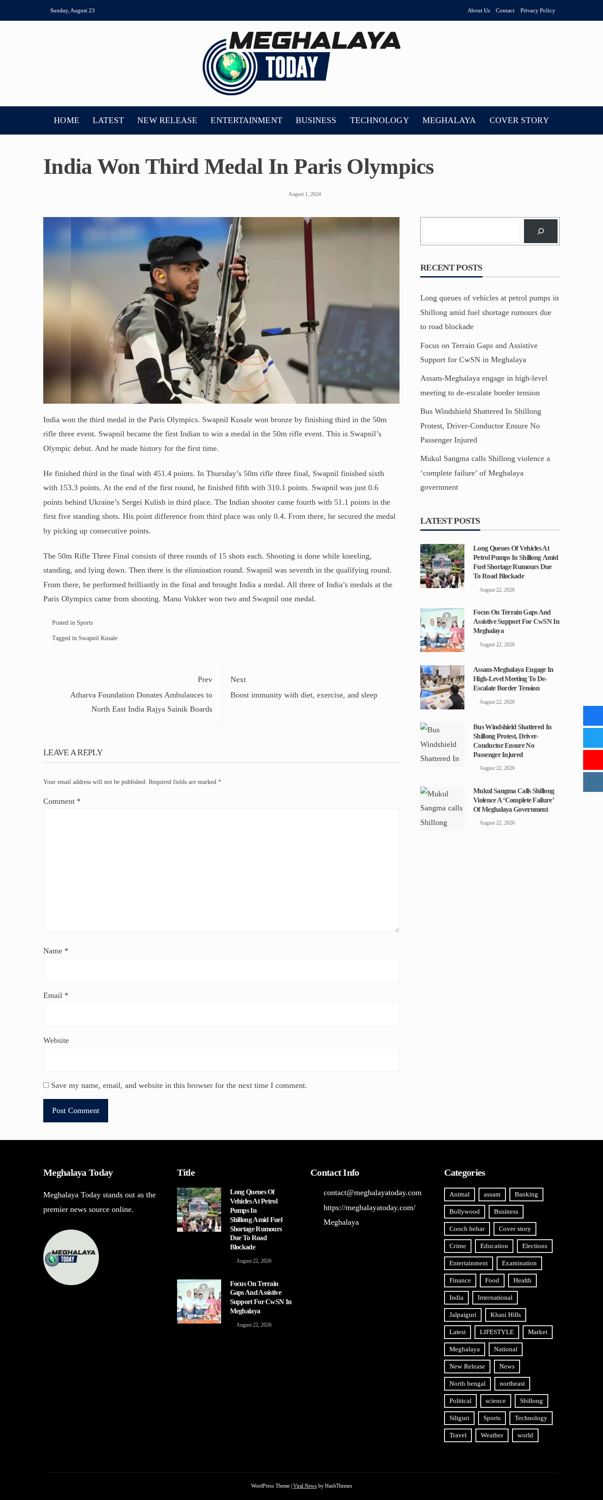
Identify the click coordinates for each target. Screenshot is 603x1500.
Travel (458, 1435)
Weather (492, 1435)
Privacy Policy (537, 10)
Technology (379, 120)
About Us (478, 10)
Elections (534, 1245)
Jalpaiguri (462, 1314)
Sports (85, 622)
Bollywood (464, 1211)
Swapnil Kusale (98, 638)
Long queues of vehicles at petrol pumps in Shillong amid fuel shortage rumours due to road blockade (489, 312)
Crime (457, 1245)
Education (494, 1245)
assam (492, 1194)
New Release (167, 120)
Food (492, 1280)
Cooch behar (467, 1228)
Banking (526, 1194)
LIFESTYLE (497, 1331)
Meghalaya (449, 120)
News (507, 1366)
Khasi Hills (505, 1314)
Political (460, 1400)
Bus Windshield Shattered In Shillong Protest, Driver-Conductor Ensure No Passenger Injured (480, 425)
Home (66, 120)
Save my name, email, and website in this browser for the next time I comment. (179, 1085)
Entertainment (246, 120)
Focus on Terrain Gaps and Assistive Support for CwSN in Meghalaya (516, 621)
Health (522, 1280)
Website (56, 1040)
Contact (505, 10)
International (495, 1297)
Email (55, 995)
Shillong (531, 1400)
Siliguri (459, 1417)
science (496, 1400)
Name (55, 950)
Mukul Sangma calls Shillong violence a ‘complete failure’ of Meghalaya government (485, 472)
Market (537, 1331)
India (456, 1297)
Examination (519, 1263)
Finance (460, 1280)
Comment (62, 801)
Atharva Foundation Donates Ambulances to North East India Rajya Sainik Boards (141, 694)
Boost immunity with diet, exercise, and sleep (303, 687)
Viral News (305, 1486)
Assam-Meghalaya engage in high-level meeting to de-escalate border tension (513, 679)
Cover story (519, 120)
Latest (108, 120)
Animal (459, 1194)
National (505, 1349)
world (525, 1435)
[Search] (541, 231)
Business (316, 120)
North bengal (467, 1383)
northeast (512, 1383)
